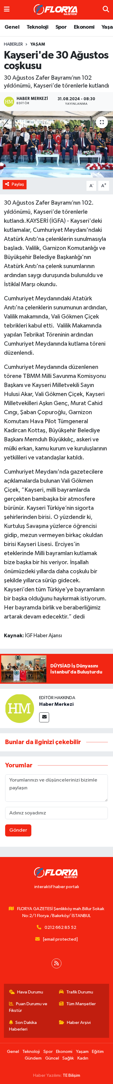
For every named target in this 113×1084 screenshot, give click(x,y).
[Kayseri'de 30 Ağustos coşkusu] (56, 144)
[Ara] (106, 9)
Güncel (52, 1058)
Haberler (13, 44)
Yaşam (37, 44)
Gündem (33, 1058)
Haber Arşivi (79, 1022)
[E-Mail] (44, 717)
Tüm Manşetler (81, 1004)
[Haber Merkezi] (19, 708)
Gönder (18, 830)
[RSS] (56, 963)
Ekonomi (84, 27)
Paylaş (18, 184)
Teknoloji (38, 27)
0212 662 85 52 (60, 927)
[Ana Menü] (7, 9)
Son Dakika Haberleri (23, 1025)
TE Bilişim (71, 1075)
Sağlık (68, 1058)
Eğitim (98, 1051)
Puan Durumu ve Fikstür (28, 1007)
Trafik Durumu (79, 992)
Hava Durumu (30, 992)
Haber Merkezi (56, 704)
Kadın (82, 1058)
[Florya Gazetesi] (56, 10)
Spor (61, 27)
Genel (12, 27)
